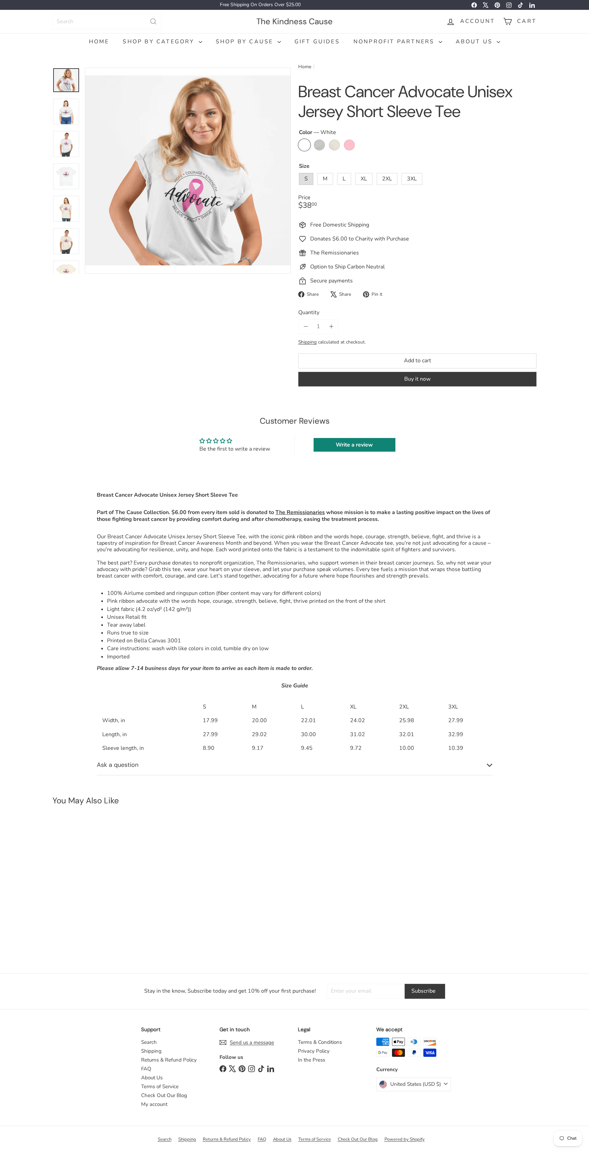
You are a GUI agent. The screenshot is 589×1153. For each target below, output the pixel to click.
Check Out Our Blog (164, 1095)
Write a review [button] (354, 445)
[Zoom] (187, 170)
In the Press (311, 1059)
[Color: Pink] (105, 908)
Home (99, 41)
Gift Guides (317, 41)
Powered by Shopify (404, 1139)
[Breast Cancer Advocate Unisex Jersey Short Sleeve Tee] (92, 886)
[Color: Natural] (92, 908)
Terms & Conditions (320, 1042)
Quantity (308, 312)
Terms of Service (160, 1086)
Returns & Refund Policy (169, 1059)
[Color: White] (64, 908)
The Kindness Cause (294, 21)
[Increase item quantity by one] (331, 326)
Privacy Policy (314, 1051)
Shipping (307, 342)
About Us (475, 41)
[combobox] (107, 21)
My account (154, 1104)
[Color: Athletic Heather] (78, 908)
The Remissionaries (300, 512)
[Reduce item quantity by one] (305, 326)
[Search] (153, 21)
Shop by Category (160, 41)
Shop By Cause (246, 41)
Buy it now (417, 378)
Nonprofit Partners (395, 41)
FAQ (146, 1068)
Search (149, 1042)
